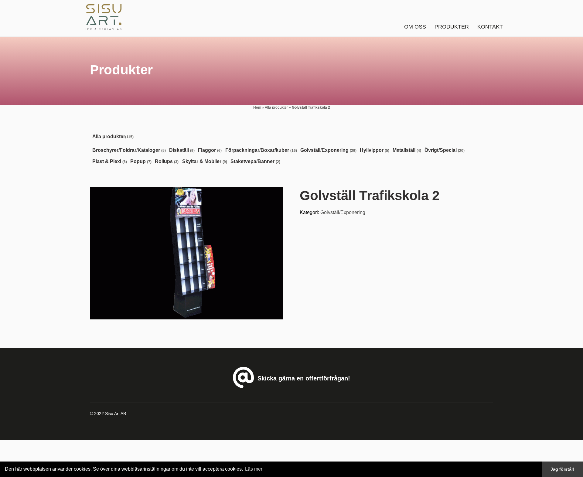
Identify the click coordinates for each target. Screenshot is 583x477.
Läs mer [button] (253, 469)
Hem (257, 107)
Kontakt (490, 27)
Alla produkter (276, 107)
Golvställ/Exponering (342, 212)
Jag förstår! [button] (562, 469)
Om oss (415, 27)
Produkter (452, 27)
